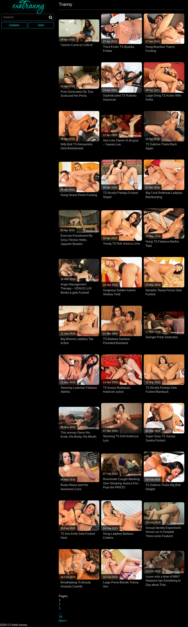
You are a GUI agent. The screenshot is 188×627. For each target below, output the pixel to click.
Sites (41, 25)
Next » (63, 620)
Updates (14, 25)
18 (60, 616)
